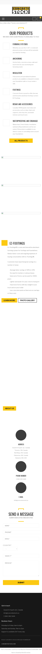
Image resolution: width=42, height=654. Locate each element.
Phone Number (21, 475)
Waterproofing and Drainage (25, 120)
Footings (17, 89)
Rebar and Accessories (23, 104)
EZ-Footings (17, 243)
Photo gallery (27, 300)
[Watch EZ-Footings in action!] (6, 91)
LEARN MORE (9, 300)
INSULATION (17, 72)
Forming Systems (20, 44)
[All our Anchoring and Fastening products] (6, 60)
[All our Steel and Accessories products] (6, 106)
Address (21, 444)
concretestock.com (8, 644)
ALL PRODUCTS (21, 141)
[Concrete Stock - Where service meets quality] (21, 10)
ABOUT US (9, 408)
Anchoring (17, 58)
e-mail (21, 497)
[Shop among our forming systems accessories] (6, 46)
